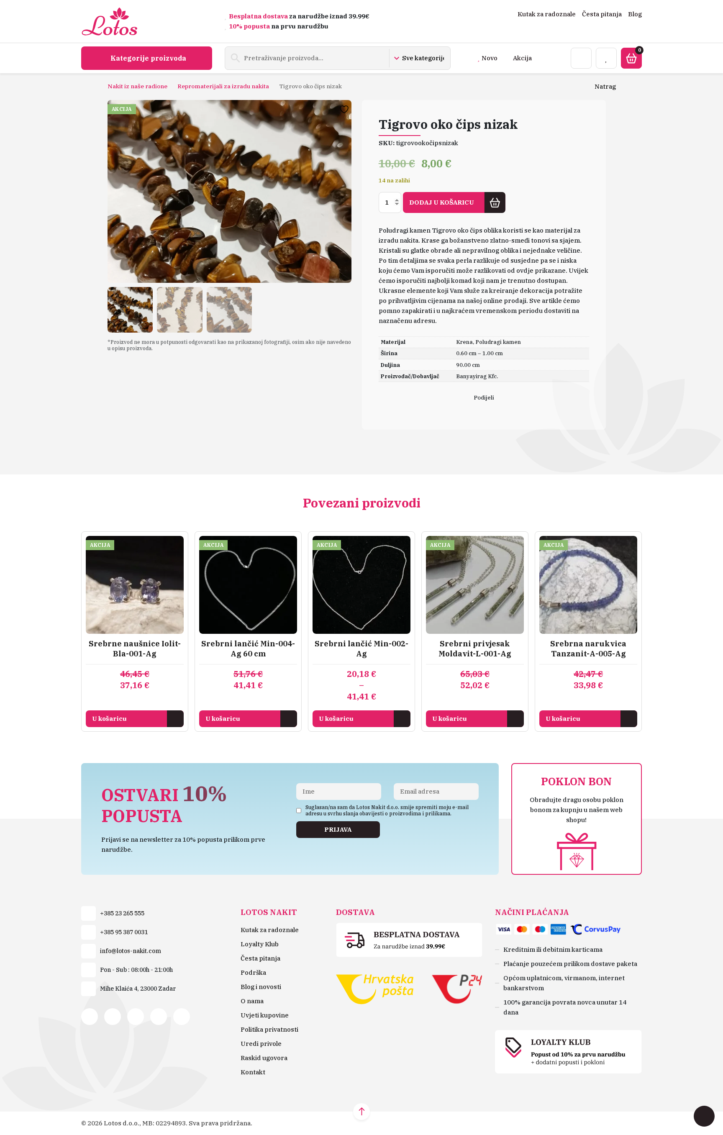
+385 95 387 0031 (124, 932)
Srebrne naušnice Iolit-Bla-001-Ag (135, 648)
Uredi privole (261, 1044)
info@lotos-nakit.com (130, 951)
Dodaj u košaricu (441, 202)
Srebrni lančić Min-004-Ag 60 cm (248, 648)
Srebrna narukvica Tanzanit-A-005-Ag (588, 648)
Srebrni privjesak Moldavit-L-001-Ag (474, 648)
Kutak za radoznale (547, 14)
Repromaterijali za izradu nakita (223, 86)
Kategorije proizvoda (148, 58)
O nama (252, 1001)
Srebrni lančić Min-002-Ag (361, 648)
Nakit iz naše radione (137, 86)
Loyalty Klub (260, 944)
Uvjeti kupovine (265, 1015)
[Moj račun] (581, 58)
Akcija (522, 58)
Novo (489, 58)
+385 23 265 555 (122, 913)
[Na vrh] (361, 1111)
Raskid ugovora (264, 1058)
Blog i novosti (261, 987)
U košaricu (109, 719)
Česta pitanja (602, 14)
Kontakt (253, 1072)
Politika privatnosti (269, 1029)
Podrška (253, 972)
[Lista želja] (606, 58)
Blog (635, 14)
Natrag (605, 86)
